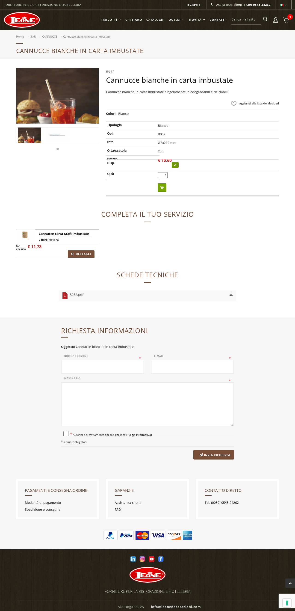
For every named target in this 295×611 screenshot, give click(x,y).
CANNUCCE (49, 37)
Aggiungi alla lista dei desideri (259, 103)
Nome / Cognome (76, 356)
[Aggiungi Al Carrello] (162, 187)
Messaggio (72, 378)
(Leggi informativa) (140, 434)
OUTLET (175, 20)
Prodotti (109, 20)
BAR (33, 37)
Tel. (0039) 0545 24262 (222, 502)
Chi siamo (133, 20)
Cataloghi (155, 20)
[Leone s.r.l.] (21, 20)
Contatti (218, 20)
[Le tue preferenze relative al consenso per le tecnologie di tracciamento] (287, 603)
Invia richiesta (216, 455)
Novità (195, 20)
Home (20, 37)
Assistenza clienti (243, 5)
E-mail (158, 356)
